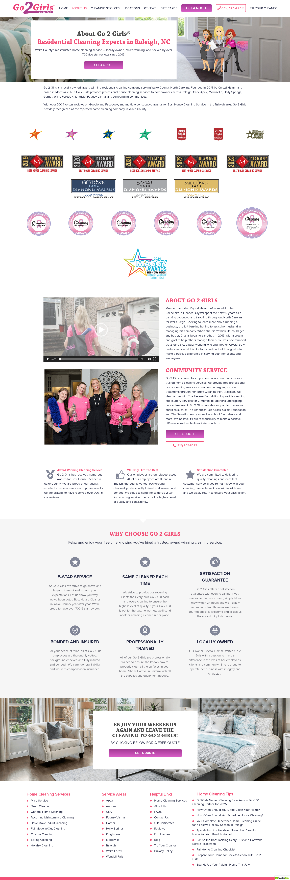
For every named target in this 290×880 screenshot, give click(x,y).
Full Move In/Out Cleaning (48, 828)
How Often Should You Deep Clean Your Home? (228, 810)
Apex (109, 800)
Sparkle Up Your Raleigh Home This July (223, 864)
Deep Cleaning (41, 806)
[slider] (98, 359)
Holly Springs (115, 828)
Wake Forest (114, 851)
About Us (160, 806)
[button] (101, 330)
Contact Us (161, 817)
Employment (162, 834)
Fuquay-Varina (115, 817)
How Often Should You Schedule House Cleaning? (230, 815)
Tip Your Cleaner (165, 845)
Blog (157, 840)
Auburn (111, 806)
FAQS (158, 812)
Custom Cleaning (42, 834)
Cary (109, 812)
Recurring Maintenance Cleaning (52, 817)
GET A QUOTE (103, 65)
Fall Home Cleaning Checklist (216, 849)
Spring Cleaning (41, 840)
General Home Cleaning (47, 812)
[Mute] (149, 359)
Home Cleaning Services (170, 800)
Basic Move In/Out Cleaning (49, 823)
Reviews (159, 828)
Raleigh (111, 845)
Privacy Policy (163, 851)
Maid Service (39, 800)
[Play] (48, 359)
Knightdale (113, 834)
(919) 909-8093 (187, 445)
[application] (101, 329)
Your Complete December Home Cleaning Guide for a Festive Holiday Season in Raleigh (226, 823)
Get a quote (145, 753)
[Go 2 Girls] (34, 8)
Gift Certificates (164, 823)
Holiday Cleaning (42, 845)
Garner (110, 823)
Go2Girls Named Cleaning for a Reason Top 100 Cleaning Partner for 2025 (225, 802)
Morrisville (112, 840)
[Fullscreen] (154, 359)
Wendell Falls (114, 856)
